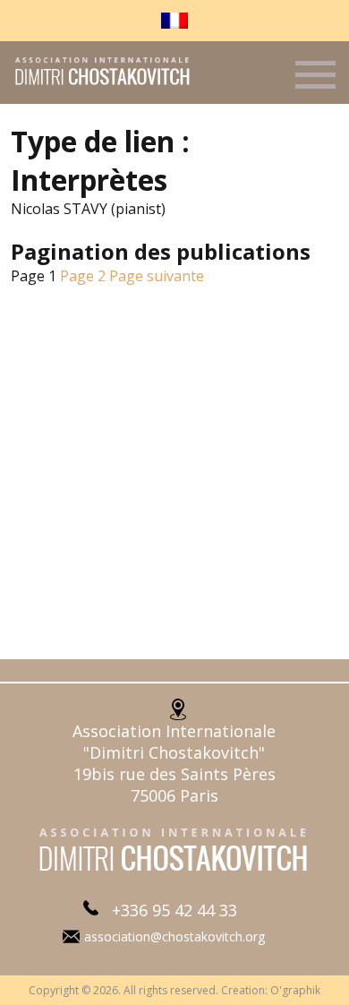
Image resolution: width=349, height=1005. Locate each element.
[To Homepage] (96, 83)
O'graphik (295, 990)
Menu (315, 82)
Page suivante (156, 276)
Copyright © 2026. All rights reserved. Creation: (149, 990)
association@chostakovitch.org (174, 936)
